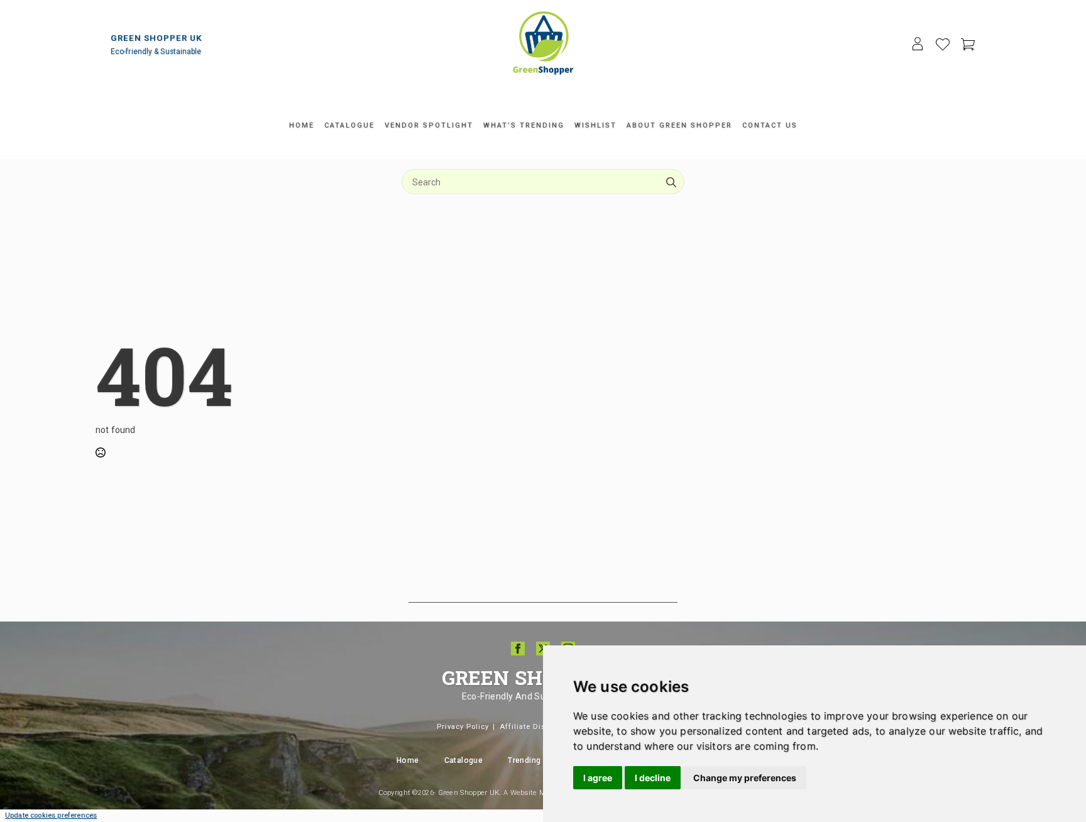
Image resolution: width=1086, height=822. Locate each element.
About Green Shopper (679, 125)
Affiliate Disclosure (537, 727)
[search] (671, 182)
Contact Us (770, 125)
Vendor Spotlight (429, 125)
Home (301, 125)
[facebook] (518, 648)
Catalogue (349, 125)
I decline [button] (653, 777)
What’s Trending (523, 125)
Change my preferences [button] (744, 777)
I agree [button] (597, 777)
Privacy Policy (463, 727)
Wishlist (595, 125)
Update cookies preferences (51, 815)
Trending (524, 760)
